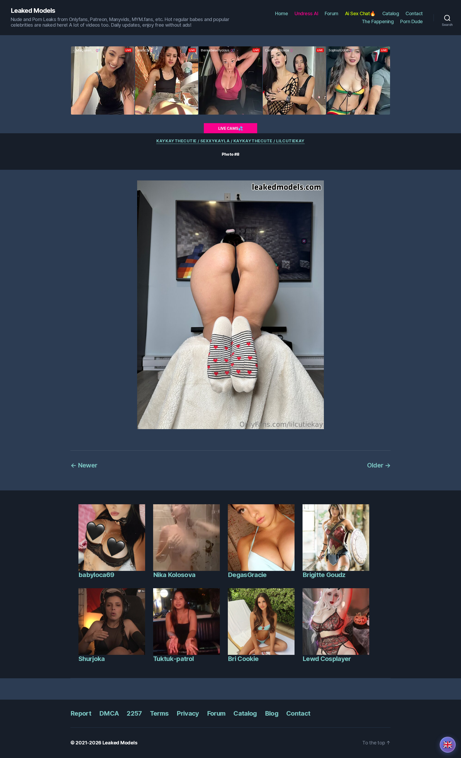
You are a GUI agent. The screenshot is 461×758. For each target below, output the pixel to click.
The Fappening (378, 21)
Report (80, 713)
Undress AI (306, 13)
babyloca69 (96, 575)
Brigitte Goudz (324, 575)
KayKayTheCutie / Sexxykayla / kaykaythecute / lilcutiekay (230, 141)
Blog (271, 713)
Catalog (390, 13)
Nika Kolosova (174, 575)
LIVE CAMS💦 (230, 128)
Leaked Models (33, 10)
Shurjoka (91, 659)
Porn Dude (411, 21)
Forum (331, 13)
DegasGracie (247, 575)
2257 (134, 713)
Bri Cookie (243, 659)
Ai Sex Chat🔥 (360, 13)
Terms (159, 713)
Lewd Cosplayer (327, 659)
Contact (414, 13)
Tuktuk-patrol (173, 659)
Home (281, 13)
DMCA (109, 713)
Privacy (188, 713)
